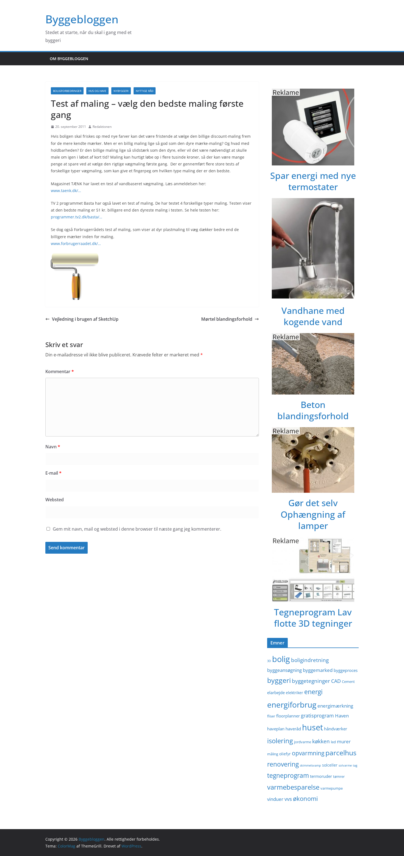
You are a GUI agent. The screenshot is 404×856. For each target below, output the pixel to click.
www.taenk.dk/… (66, 190)
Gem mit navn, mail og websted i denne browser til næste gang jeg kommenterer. (137, 529)
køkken (321, 741)
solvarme (345, 765)
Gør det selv (313, 503)
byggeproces (346, 670)
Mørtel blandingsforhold (226, 319)
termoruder (321, 776)
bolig (281, 659)
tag (355, 765)
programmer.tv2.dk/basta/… (76, 216)
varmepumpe (331, 788)
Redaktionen (102, 126)
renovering (283, 764)
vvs (288, 798)
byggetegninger (311, 680)
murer (344, 741)
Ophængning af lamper (313, 520)
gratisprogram (317, 715)
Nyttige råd (144, 91)
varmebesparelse (293, 787)
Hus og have (97, 91)
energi (313, 692)
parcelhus (340, 752)
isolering (280, 740)
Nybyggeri (121, 91)
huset (312, 727)
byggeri (279, 680)
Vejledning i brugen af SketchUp (85, 319)
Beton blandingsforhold (313, 410)
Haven (342, 716)
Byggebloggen (81, 19)
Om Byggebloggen (69, 58)
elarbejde (276, 692)
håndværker (335, 728)
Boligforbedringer (67, 91)
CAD (336, 681)
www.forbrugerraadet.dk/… (76, 243)
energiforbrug (291, 704)
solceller (329, 765)
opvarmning (308, 753)
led (333, 742)
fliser (271, 716)
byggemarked (318, 670)
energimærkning (335, 706)
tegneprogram (288, 775)
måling (272, 754)
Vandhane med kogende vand (313, 316)
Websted (54, 500)
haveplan (275, 728)
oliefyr (285, 753)
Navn (52, 447)
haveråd (293, 728)
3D (269, 661)
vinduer (275, 799)
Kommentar (59, 371)
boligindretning (310, 660)
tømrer (339, 776)
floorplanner (288, 716)
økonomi (305, 799)
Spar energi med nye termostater (313, 181)
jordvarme (302, 742)
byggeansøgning (284, 670)
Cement (348, 681)
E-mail (53, 473)
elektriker (294, 692)
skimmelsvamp (310, 765)
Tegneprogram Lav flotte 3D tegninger (313, 617)
